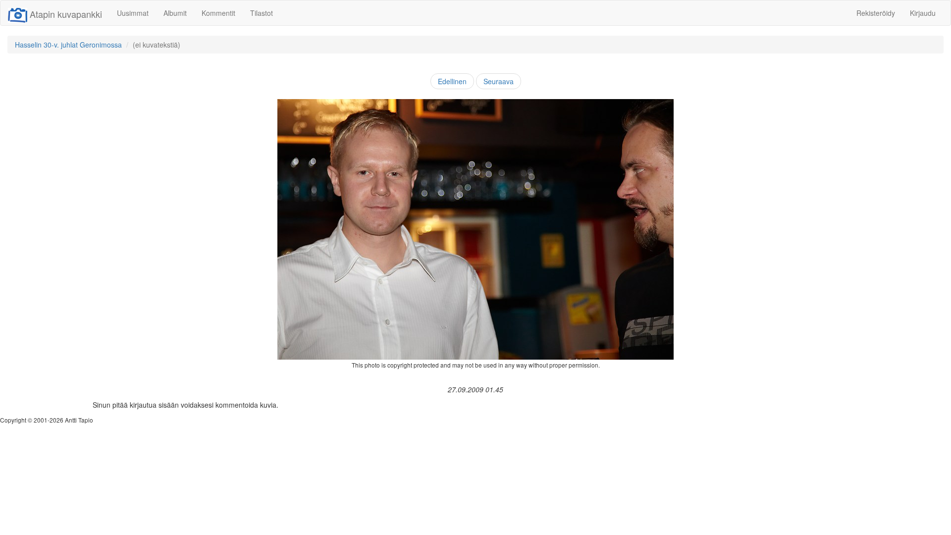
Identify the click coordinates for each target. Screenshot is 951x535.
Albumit (175, 13)
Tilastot (261, 13)
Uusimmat (133, 13)
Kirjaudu (923, 13)
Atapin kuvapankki (66, 13)
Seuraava (498, 81)
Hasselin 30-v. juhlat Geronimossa (68, 45)
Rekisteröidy (875, 13)
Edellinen (452, 81)
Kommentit (218, 13)
